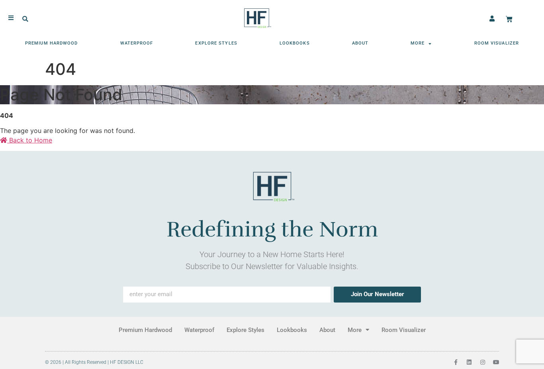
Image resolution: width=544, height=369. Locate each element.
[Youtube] (496, 362)
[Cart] (509, 19)
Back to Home (29, 140)
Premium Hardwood (51, 43)
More (418, 43)
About (360, 43)
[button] (25, 19)
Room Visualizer (496, 43)
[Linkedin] (469, 362)
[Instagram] (482, 362)
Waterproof (136, 43)
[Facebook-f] (455, 362)
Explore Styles (216, 43)
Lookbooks (295, 43)
